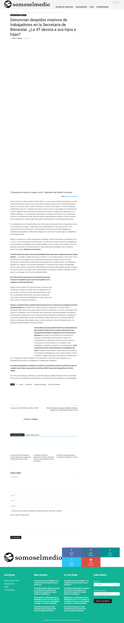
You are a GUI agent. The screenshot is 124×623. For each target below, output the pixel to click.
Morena (21, 384)
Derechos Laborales (15, 15)
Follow (91, 548)
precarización (28, 384)
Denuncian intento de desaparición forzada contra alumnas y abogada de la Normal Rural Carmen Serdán (20, 457)
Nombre (96, 581)
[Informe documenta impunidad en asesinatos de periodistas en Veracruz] (67, 446)
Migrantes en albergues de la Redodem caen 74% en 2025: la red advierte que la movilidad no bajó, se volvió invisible (46, 600)
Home (12, 12)
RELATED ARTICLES (17, 435)
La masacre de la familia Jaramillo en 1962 (24, 408)
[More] (30, 43)
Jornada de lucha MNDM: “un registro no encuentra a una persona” (46, 583)
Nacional (24, 15)
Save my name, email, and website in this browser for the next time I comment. (37, 511)
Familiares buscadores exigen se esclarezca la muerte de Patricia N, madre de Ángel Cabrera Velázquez (47, 591)
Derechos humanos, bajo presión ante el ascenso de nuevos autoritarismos (45, 609)
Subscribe (91, 558)
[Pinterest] (21, 43)
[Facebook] (12, 43)
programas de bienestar (40, 384)
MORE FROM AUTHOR (32, 435)
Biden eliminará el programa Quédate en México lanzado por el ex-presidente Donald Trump (62, 409)
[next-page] (14, 465)
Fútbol (17, 12)
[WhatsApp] (26, 43)
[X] (17, 43)
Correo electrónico (100, 591)
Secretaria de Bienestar (54, 384)
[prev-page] (11, 465)
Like (72, 548)
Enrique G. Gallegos (17, 38)
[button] (114, 2)
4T (16, 384)
